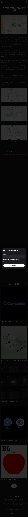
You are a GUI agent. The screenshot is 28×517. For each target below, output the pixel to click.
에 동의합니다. (12, 259)
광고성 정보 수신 (10, 262)
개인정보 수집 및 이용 (11, 259)
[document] (14, 258)
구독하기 (14, 265)
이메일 (4, 254)
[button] (24, 250)
